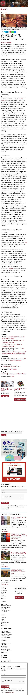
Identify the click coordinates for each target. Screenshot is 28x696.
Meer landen (4, 625)
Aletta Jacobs (4, 604)
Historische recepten (6, 632)
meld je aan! (19, 597)
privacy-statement (5, 508)
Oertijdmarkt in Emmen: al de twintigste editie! (18, 552)
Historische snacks (6, 628)
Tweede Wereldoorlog (6, 650)
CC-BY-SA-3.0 (22, 359)
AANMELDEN (5, 396)
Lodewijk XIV (4, 611)
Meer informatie (20, 399)
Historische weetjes (5, 635)
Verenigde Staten (5, 622)
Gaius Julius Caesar (5, 607)
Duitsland (3, 620)
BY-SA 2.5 (3, 360)
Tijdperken (4, 640)
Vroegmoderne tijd (5, 649)
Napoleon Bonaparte (5, 610)
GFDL (15, 359)
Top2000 (11, 268)
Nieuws (8, 13)
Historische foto (4, 631)
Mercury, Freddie (12, 369)
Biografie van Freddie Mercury (11, 366)
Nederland (3, 617)
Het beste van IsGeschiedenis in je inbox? (6, 389)
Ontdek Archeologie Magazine (20, 389)
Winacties (3, 598)
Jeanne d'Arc (4, 608)
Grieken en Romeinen (6, 643)
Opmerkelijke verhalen (6, 637)
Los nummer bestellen (6, 660)
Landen (3, 615)
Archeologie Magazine (6, 661)
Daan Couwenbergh (6, 43)
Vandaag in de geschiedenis (4, 591)
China (2, 623)
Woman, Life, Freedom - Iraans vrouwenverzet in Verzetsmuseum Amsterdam (19, 536)
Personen (3, 601)
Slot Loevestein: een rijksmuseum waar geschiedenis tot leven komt (18, 571)
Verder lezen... (5, 531)
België (2, 619)
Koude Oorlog (4, 652)
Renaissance (4, 647)
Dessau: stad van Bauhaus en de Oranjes (19, 517)
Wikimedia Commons (15, 360)
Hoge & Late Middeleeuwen (4, 645)
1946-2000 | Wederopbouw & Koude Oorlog (13, 374)
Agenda (2, 595)
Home (2, 13)
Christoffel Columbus (6, 605)
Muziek (12, 376)
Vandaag (3, 588)
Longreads (3, 596)
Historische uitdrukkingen (7, 634)
